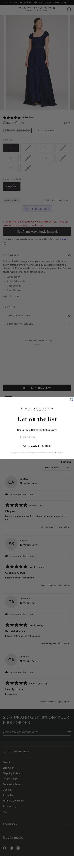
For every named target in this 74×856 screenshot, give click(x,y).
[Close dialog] (71, 399)
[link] (37, 448)
